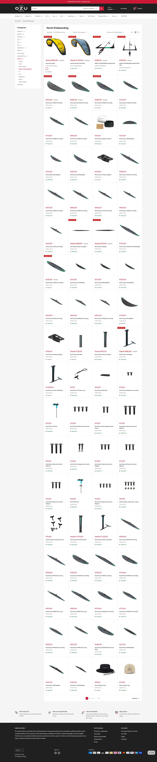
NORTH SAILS (22, 66)
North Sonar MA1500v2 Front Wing (104, 611)
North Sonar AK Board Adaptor (54, 354)
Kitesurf (27, 16)
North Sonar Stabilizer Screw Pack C (129, 390)
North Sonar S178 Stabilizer (126, 282)
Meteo (123, 736)
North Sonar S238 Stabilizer (126, 647)
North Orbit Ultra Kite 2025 (77, 63)
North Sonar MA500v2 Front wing (104, 318)
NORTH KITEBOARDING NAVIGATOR (105, 63)
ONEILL (21, 79)
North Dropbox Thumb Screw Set (55, 539)
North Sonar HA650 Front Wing (127, 210)
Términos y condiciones (100, 731)
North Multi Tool (74, 502)
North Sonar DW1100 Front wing (54, 575)
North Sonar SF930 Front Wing (78, 138)
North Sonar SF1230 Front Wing (127, 103)
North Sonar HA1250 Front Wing (54, 282)
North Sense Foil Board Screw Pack (79, 426)
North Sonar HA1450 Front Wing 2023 (129, 246)
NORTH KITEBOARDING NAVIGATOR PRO (129, 64)
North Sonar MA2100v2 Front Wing (79, 575)
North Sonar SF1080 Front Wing (54, 138)
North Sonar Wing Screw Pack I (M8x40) (54, 465)
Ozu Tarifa (18, 21)
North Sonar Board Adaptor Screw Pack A (104, 427)
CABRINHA (22, 77)
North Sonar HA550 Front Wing (54, 246)
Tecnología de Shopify (20, 756)
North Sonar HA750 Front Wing (103, 210)
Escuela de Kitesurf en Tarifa (129, 731)
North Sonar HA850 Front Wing (78, 210)
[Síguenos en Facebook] (55, 753)
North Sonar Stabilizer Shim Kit (103, 138)
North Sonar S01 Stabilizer (126, 318)
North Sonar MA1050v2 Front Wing (55, 647)
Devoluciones (98, 739)
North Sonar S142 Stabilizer (77, 685)
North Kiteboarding (28, 21)
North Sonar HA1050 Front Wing (128, 174)
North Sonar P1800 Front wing (78, 611)
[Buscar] (101, 9)
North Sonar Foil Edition (125, 354)
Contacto (124, 739)
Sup (54, 16)
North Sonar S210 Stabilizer (53, 174)
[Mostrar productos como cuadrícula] (135, 32)
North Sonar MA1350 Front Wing (79, 103)
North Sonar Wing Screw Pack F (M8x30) (54, 502)
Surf (61, 16)
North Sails (49, 105)
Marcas (114, 16)
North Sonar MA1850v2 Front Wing (128, 575)
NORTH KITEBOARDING (25, 69)
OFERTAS (124, 16)
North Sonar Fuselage (100, 246)
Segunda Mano (102, 16)
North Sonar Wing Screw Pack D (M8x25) (103, 465)
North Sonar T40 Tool (51, 426)
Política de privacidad (100, 736)
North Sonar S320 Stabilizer (77, 174)
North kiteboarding (51, 65)
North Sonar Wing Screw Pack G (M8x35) (128, 427)
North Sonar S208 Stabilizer (102, 282)
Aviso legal (97, 734)
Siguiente (134, 698)
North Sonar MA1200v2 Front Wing (128, 611)
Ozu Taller (124, 734)
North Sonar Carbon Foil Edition (54, 390)
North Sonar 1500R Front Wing (54, 103)
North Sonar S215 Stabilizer (77, 282)
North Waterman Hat (100, 685)
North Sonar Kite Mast (76, 354)
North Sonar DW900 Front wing (54, 611)
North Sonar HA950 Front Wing (54, 210)
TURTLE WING (22, 82)
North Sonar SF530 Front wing (54, 318)
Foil (47, 16)
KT (19, 71)
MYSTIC (21, 61)
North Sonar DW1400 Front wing (128, 539)
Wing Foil (37, 16)
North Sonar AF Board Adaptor (103, 174)
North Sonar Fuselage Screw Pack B (79, 464)
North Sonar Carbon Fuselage (78, 246)
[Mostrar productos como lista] (138, 32)
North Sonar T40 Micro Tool (77, 390)
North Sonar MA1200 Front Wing (103, 103)
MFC (20, 74)
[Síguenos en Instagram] (59, 753)
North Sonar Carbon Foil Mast (103, 354)
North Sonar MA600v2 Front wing (79, 318)
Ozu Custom (91, 16)
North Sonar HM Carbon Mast (78, 539)
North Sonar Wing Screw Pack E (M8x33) (128, 465)
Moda (81, 16)
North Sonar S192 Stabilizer (53, 685)
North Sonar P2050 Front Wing (103, 575)
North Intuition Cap (124, 685)
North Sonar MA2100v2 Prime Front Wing (104, 648)
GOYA (20, 64)
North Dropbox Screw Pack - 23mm (128, 502)
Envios (96, 742)
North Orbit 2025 (50, 63)
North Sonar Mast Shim (101, 390)
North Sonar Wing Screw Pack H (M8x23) (103, 502)
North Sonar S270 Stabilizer (126, 138)
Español (18, 750)
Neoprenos (71, 16)
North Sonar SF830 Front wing (78, 647)
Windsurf (17, 16)
